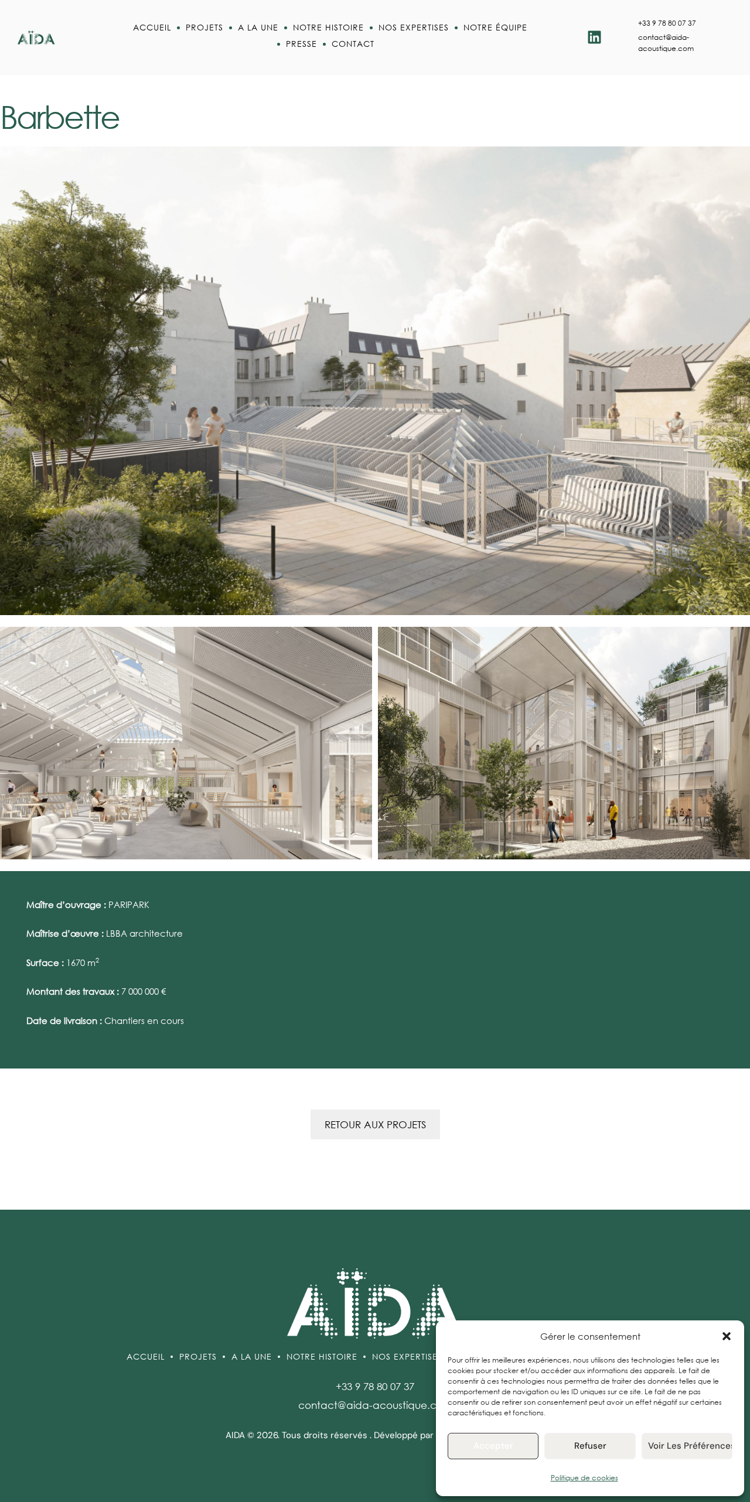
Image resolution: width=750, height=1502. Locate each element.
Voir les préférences (690, 1446)
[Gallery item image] (186, 743)
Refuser (590, 1446)
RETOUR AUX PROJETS (375, 1124)
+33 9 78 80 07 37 (667, 23)
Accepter (493, 1446)
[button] (726, 1336)
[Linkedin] (594, 37)
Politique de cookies (584, 1477)
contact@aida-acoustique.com (375, 1405)
